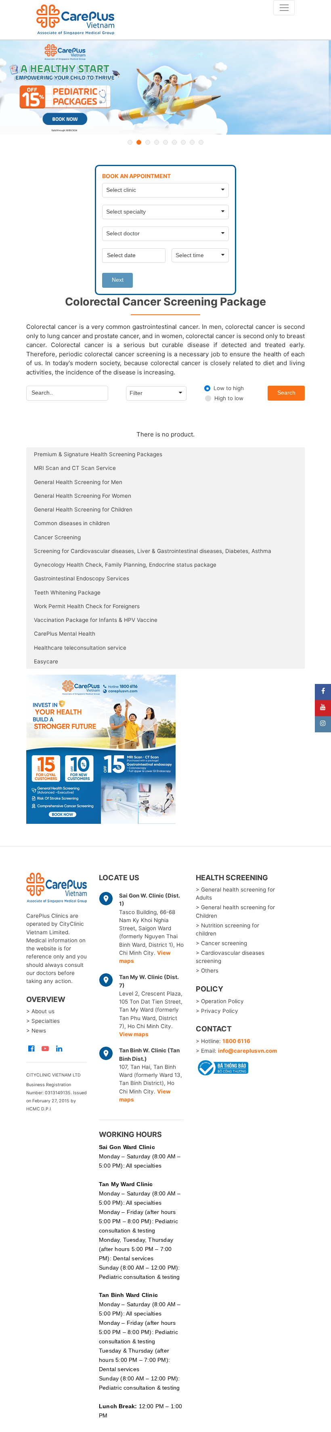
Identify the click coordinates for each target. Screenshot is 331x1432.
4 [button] (156, 142)
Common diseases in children (72, 523)
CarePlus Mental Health (64, 633)
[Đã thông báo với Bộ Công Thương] (222, 1066)
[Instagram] (323, 724)
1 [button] (130, 142)
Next (118, 280)
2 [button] (138, 142)
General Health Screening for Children (83, 509)
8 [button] (192, 142)
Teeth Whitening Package (67, 592)
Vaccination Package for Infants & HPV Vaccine (95, 620)
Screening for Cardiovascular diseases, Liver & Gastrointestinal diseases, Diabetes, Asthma (152, 551)
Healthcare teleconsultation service (80, 647)
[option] (165, 87)
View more (165, 749)
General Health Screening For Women (82, 496)
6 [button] (174, 142)
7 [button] (183, 142)
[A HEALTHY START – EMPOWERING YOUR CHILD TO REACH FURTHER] (165, 87)
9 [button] (201, 142)
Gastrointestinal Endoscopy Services (81, 578)
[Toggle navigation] (284, 7)
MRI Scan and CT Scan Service (75, 468)
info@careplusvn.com (247, 1051)
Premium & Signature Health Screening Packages (98, 454)
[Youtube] (323, 708)
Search (286, 393)
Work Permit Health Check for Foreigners (87, 606)
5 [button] (165, 142)
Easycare (46, 661)
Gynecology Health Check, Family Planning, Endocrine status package (125, 564)
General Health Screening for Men (78, 482)
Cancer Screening (57, 537)
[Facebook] (323, 692)
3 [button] (147, 142)
